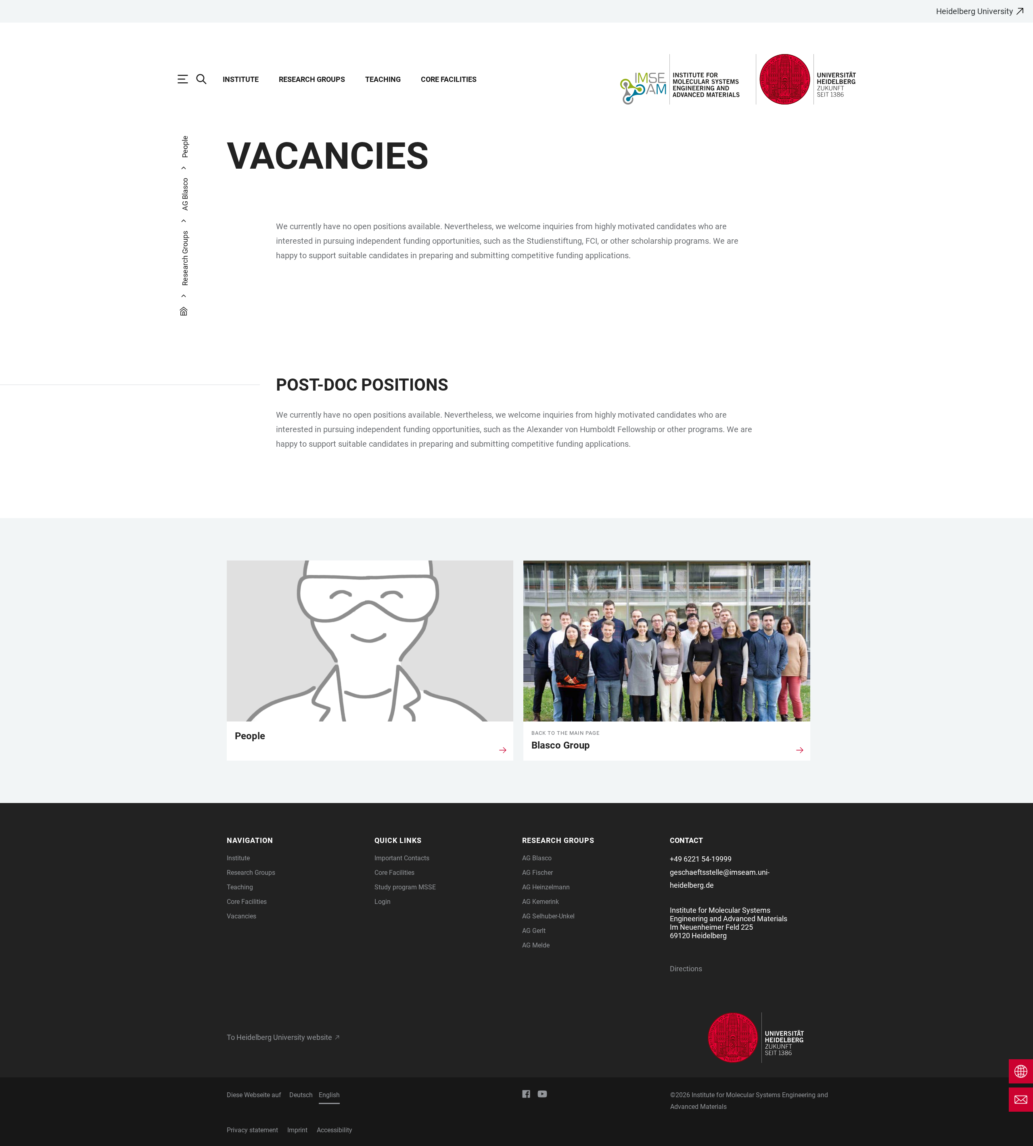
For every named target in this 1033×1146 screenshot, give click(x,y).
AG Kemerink (540, 902)
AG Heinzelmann (546, 887)
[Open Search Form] (205, 79)
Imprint (297, 1130)
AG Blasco (537, 858)
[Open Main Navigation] (187, 79)
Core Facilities (449, 79)
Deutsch (301, 1095)
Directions (686, 968)
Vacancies (241, 916)
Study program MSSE (405, 887)
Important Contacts (401, 858)
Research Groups (312, 79)
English (329, 1095)
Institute (241, 79)
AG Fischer (537, 872)
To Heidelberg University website (279, 1037)
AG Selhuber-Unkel (548, 916)
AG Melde (536, 945)
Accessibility (334, 1130)
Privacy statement (252, 1130)
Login (382, 902)
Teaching (383, 79)
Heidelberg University (974, 11)
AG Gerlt (534, 931)
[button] (296, 840)
